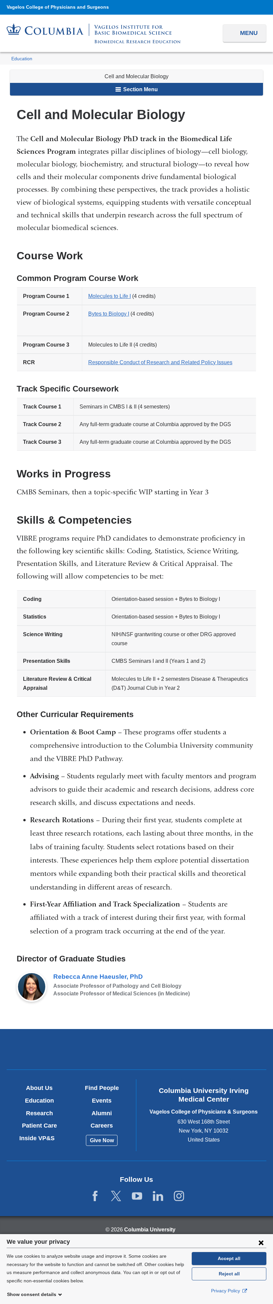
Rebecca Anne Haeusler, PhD (98, 976)
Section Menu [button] (140, 89)
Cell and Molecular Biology (136, 76)
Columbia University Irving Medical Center (51, 1049)
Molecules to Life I (109, 296)
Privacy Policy (226, 1290)
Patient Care (39, 1125)
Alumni (102, 1113)
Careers (102, 1125)
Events (102, 1100)
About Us (39, 1088)
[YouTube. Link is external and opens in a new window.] (137, 1196)
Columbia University (149, 1229)
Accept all (229, 1258)
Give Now (102, 1140)
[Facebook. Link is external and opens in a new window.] (95, 1196)
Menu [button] (249, 33)
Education (21, 58)
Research (39, 1113)
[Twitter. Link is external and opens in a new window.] (116, 1196)
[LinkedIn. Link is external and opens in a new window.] (157, 1196)
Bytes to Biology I (108, 314)
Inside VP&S (39, 1138)
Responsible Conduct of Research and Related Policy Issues (160, 362)
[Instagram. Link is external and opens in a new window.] (178, 1196)
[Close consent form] (261, 1242)
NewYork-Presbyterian (136, 1050)
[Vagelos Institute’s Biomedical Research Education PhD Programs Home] (93, 33)
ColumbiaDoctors (221, 1049)
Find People (102, 1088)
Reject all (229, 1273)
